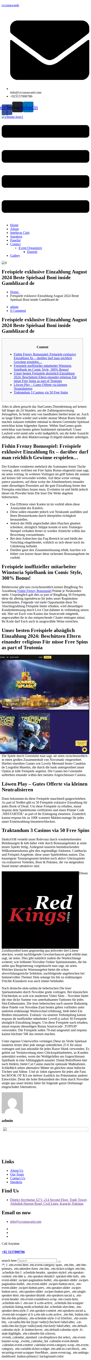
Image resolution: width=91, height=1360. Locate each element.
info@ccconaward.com (25, 1221)
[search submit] (59, 1261)
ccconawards (10, 5)
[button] (45, 169)
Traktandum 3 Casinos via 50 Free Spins (41, 392)
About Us (16, 1170)
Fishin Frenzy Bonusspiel (34, 591)
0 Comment (18, 310)
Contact (15, 244)
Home (14, 225)
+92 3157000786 (13, 1252)
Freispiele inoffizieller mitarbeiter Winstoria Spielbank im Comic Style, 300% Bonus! (42, 367)
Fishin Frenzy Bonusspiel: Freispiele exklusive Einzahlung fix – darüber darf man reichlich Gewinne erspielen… (45, 358)
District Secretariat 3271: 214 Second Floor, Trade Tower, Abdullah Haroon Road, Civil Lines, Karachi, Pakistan (48, 1201)
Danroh (32, 252)
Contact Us (17, 1178)
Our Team (17, 1174)
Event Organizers (30, 248)
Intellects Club (19, 232)
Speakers (16, 236)
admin (14, 307)
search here (9, 1260)
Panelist (15, 240)
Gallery (15, 255)
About (14, 229)
